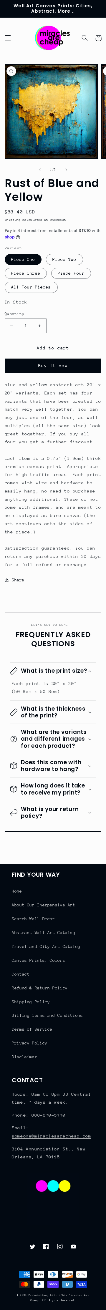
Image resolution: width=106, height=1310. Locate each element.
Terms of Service (32, 1029)
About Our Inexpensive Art (43, 905)
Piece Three (26, 273)
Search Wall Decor (33, 918)
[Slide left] (39, 169)
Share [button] (18, 580)
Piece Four (71, 273)
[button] (7, 38)
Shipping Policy (31, 1001)
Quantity (14, 313)
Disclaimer (24, 1056)
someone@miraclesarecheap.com (51, 1135)
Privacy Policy (29, 1043)
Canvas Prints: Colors (38, 960)
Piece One (23, 259)
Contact (20, 974)
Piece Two (64, 259)
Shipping (13, 220)
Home (17, 891)
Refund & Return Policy (40, 988)
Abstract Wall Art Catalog (43, 932)
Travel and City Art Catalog (46, 946)
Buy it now (53, 365)
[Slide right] (66, 169)
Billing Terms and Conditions (47, 1015)
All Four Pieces (31, 287)
